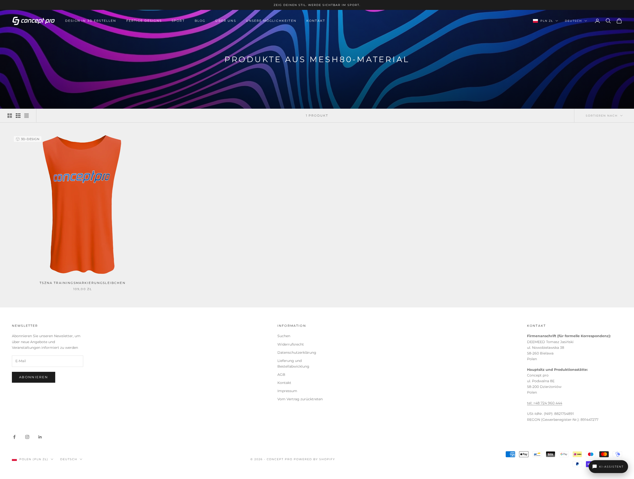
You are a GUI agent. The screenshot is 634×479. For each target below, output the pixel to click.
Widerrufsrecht (290, 344)
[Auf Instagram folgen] (27, 436)
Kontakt (315, 21)
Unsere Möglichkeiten (271, 21)
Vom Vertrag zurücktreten (300, 399)
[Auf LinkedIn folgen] (40, 436)
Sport (178, 21)
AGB (281, 374)
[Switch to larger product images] (9, 115)
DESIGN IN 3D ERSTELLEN (90, 21)
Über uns (225, 21)
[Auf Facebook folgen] (14, 436)
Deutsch (573, 21)
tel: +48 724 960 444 (544, 403)
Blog (200, 21)
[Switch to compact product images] (26, 115)
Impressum (287, 391)
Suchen (283, 336)
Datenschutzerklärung (296, 352)
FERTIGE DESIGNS (144, 21)
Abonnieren (33, 377)
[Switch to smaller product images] (18, 115)
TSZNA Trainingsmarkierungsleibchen (82, 283)
